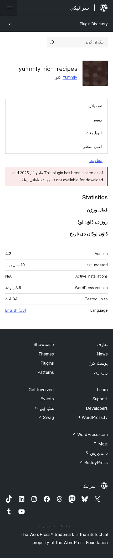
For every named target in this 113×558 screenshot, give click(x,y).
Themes (46, 354)
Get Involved (41, 389)
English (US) (15, 310)
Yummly (70, 77)
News (102, 354)
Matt (100, 444)
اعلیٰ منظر (92, 146)
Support (100, 398)
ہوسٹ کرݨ (98, 363)
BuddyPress (93, 462)
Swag (46, 417)
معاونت (95, 160)
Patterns (45, 372)
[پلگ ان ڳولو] (52, 42)
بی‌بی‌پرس (96, 453)
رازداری (101, 372)
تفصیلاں (95, 105)
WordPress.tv (92, 417)
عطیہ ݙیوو (44, 408)
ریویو (98, 119)
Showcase (44, 344)
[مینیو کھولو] (8, 8)
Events (47, 398)
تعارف (102, 344)
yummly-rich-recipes (48, 68)
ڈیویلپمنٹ (94, 132)
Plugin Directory (94, 24)
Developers (97, 408)
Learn (102, 389)
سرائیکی (87, 486)
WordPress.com (90, 434)
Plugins (47, 363)
